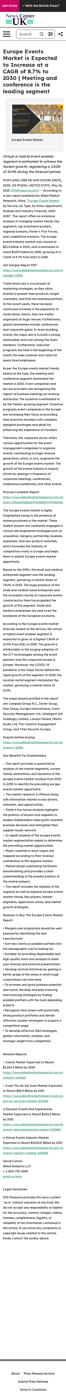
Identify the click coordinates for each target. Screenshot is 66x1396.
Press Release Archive (39, 1373)
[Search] (41, 34)
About (15, 1373)
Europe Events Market (43, 201)
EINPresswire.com (24, 190)
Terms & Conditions (33, 1389)
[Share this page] (60, 34)
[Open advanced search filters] (50, 34)
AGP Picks (9, 6)
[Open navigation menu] (6, 34)
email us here (12, 1176)
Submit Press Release (33, 1381)
